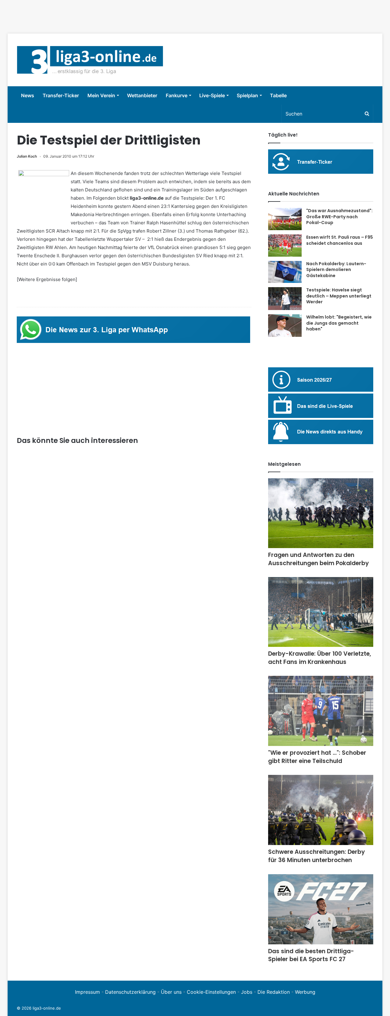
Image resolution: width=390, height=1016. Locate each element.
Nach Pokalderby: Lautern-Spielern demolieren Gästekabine (336, 270)
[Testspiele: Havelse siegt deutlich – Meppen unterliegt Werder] (285, 298)
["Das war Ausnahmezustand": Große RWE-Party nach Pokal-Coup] (285, 219)
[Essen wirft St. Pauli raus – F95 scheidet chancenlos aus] (285, 245)
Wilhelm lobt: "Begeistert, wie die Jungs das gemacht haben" (339, 323)
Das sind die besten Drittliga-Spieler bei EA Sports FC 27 (311, 955)
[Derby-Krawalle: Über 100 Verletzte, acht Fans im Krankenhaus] (320, 612)
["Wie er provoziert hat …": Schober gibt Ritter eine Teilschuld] (320, 711)
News (27, 95)
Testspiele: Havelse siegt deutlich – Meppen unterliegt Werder (338, 296)
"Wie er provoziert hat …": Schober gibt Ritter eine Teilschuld (317, 757)
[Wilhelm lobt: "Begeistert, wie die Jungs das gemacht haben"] (285, 325)
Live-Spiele (212, 95)
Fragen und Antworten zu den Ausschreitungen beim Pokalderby (318, 559)
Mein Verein (101, 95)
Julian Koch (27, 156)
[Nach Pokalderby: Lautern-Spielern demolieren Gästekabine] (285, 272)
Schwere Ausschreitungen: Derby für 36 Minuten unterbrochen (316, 856)
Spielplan (247, 95)
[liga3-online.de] (90, 60)
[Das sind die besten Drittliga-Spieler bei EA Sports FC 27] (320, 909)
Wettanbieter (142, 95)
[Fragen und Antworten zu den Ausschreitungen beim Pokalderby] (320, 513)
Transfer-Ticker (61, 95)
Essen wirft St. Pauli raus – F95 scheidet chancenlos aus (339, 240)
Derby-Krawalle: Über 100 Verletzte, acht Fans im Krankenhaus (319, 658)
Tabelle (278, 95)
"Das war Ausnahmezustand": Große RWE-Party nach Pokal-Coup (339, 217)
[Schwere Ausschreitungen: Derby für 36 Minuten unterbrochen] (320, 810)
